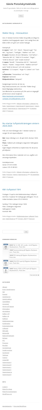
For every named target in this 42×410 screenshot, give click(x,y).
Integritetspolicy (7, 406)
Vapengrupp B (20, 106)
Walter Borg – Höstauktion (15, 33)
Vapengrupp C (29, 106)
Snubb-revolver (7, 350)
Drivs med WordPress (20, 406)
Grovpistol (5, 304)
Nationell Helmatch (8, 336)
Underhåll (5, 360)
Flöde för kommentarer (9, 392)
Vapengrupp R (22, 108)
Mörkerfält (5, 333)
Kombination (6, 323)
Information (25, 104)
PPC (3, 340)
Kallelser (5, 319)
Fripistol (4, 294)
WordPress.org (7, 394)
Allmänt (19, 104)
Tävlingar (5, 355)
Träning (15, 174)
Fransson (10, 111)
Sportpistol (5, 353)
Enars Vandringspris (8, 289)
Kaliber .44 (5, 316)
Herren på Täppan (8, 306)
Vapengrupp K (6, 370)
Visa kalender (34, 275)
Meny (21, 16)
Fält (3, 292)
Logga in (5, 387)
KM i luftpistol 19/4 (11, 189)
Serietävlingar (6, 348)
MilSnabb (5, 331)
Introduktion (6, 311)
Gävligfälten (6, 302)
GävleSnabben (7, 299)
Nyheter (4, 338)
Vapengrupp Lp (12, 108)
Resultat (5, 345)
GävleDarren (6, 297)
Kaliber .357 (6, 314)
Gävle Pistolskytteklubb (21, 4)
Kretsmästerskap (7, 326)
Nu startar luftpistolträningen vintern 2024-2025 (20, 124)
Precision (9, 174)
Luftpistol (33, 104)
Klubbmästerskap (22, 216)
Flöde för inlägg (7, 389)
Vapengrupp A (10, 106)
